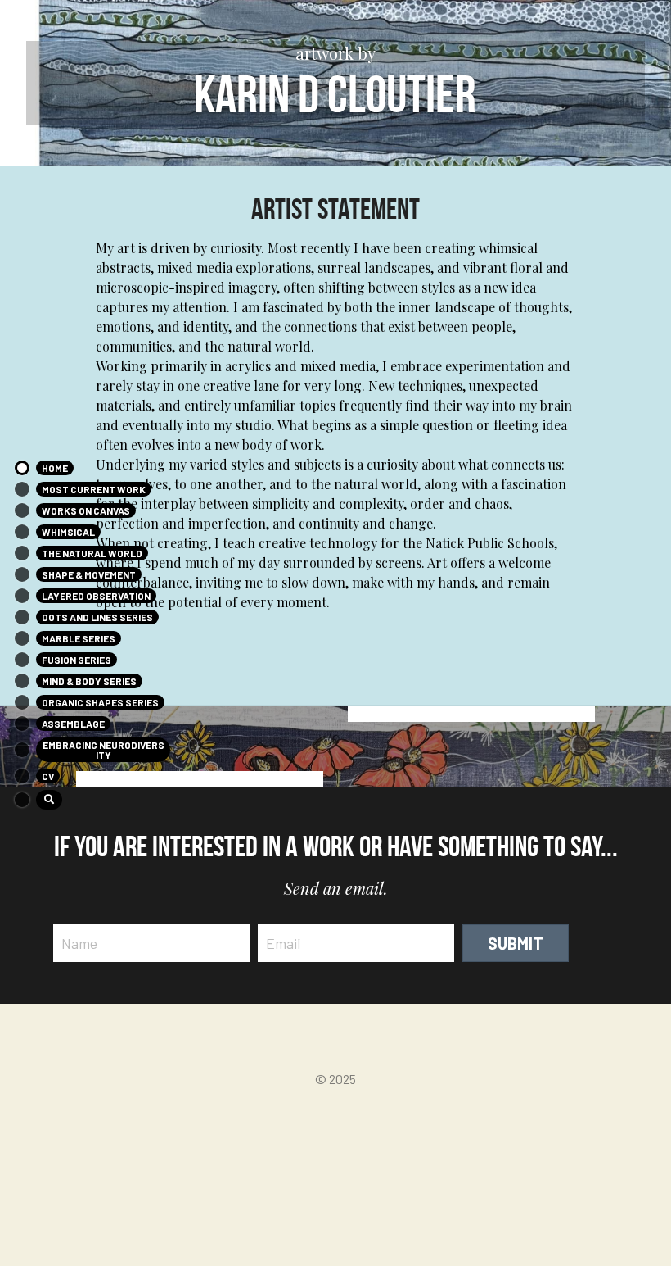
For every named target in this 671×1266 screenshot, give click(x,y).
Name (79, 942)
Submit (515, 943)
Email (283, 942)
